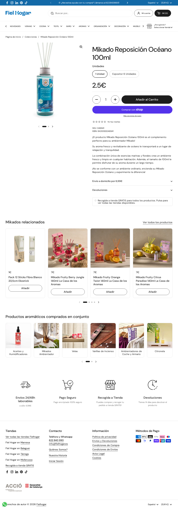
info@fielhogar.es (58, 443)
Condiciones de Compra (105, 445)
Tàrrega (25, 453)
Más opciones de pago (132, 116)
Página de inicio (13, 36)
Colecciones (31, 36)
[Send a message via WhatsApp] (4, 504)
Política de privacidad (104, 436)
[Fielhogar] (18, 13)
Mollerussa (26, 459)
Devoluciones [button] (99, 189)
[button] (162, 13)
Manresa (25, 442)
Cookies (96, 457)
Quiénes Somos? (58, 449)
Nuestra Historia (58, 455)
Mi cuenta (146, 13)
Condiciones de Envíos (105, 449)
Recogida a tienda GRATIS (20, 465)
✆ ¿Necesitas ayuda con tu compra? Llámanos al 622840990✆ (89, 3)
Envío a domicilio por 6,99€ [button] (107, 181)
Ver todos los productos (157, 222)
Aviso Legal (98, 453)
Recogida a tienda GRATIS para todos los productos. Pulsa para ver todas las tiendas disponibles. (133, 201)
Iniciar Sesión (56, 461)
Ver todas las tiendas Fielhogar (23, 436)
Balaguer (25, 448)
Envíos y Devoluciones (104, 440)
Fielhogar (41, 504)
